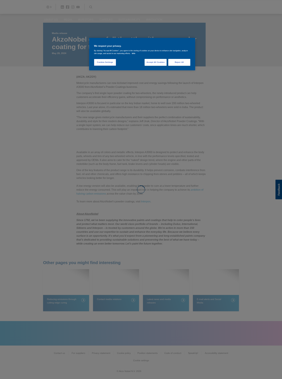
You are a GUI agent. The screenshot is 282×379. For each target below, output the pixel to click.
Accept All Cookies (155, 62)
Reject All (179, 62)
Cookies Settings (105, 62)
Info (133, 53)
